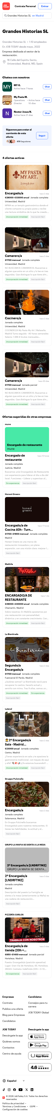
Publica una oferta (12, 1008)
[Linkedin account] (32, 1089)
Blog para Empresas (13, 1014)
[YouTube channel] (20, 1089)
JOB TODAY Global (38, 1012)
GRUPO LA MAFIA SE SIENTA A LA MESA (25, 844)
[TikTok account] (3, 1089)
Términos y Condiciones (14, 1106)
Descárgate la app (12, 1035)
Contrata (7, 1002)
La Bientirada (11, 634)
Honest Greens (12, 494)
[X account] (26, 1089)
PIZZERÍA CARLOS (14, 914)
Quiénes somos (11, 1041)
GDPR (32, 1106)
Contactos (8, 1047)
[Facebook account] (14, 1089)
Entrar (45, 6)
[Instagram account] (9, 1089)
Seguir (42, 135)
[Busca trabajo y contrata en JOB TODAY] (6, 6)
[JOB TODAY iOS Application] (37, 1037)
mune (8, 424)
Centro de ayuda (11, 1053)
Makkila (9, 564)
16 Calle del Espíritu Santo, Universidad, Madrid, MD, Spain (25, 61)
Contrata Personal (25, 6)
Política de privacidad (13, 1103)
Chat (47, 86)
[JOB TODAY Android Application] (38, 1045)
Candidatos (9, 1020)
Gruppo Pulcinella (14, 778)
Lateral (8, 709)
